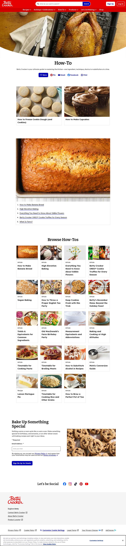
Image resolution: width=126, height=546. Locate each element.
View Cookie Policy (49, 544)
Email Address (18, 444)
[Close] (123, 540)
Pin (54, 75)
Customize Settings (96, 540)
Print (85, 75)
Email (63, 75)
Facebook (74, 75)
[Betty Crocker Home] (7, 4)
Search (86, 4)
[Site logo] (16, 500)
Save (45, 75)
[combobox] (60, 4)
